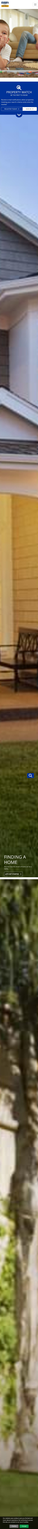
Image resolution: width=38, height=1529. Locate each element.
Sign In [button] (29, 109)
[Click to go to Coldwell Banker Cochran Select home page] (5, 4)
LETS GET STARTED (12, 874)
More (21, 72)
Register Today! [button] (11, 109)
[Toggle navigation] (35, 4)
